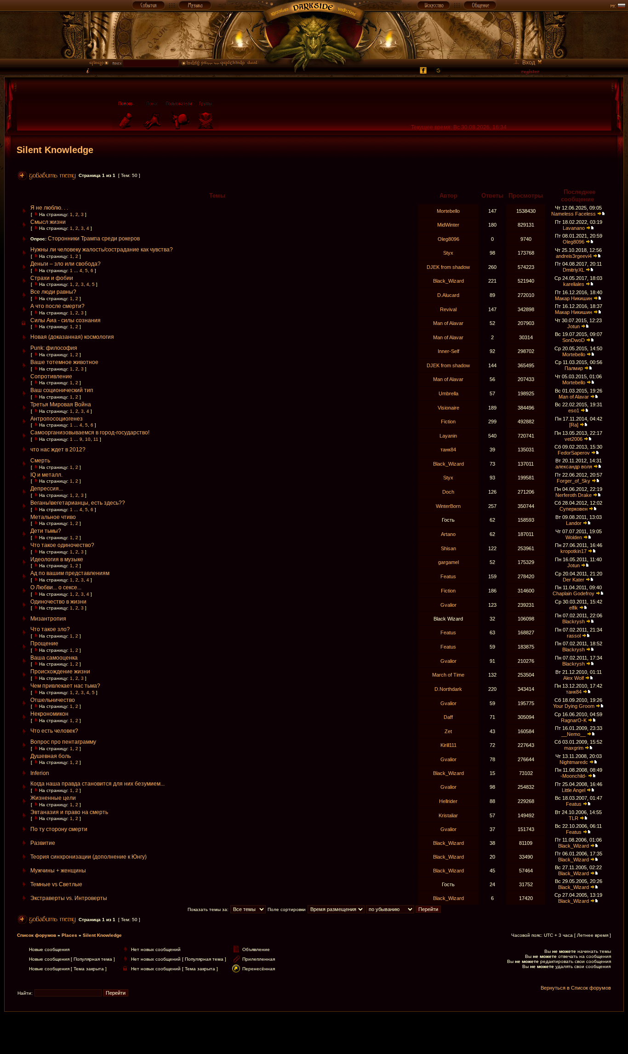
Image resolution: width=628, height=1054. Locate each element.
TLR (573, 818)
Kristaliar (448, 815)
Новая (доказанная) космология (72, 337)
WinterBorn (448, 506)
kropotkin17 (573, 551)
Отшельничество (52, 700)
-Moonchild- (573, 776)
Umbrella (448, 393)
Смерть (40, 460)
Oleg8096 (448, 239)
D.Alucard (448, 295)
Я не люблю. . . (49, 208)
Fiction (448, 421)
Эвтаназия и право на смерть (69, 812)
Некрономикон (49, 714)
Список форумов (36, 935)
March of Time (448, 675)
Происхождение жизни (60, 671)
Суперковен (573, 509)
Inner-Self (448, 351)
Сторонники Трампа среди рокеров (94, 238)
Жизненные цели (53, 798)
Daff (448, 717)
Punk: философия (53, 348)
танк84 (448, 449)
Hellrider (448, 801)
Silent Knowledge (55, 150)
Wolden (573, 537)
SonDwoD (573, 340)
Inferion (39, 773)
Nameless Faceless (573, 213)
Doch (448, 492)
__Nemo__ (573, 734)
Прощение (44, 643)
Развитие (42, 843)
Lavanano (574, 228)
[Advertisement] (314, 1032)
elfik (573, 607)
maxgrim (573, 748)
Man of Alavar (448, 323)
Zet (448, 731)
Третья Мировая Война (60, 404)
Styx (448, 253)
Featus (448, 576)
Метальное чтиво (53, 517)
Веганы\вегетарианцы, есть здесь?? (77, 503)
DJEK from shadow (448, 267)
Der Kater (573, 579)
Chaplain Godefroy (573, 593)
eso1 (573, 410)
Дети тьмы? (45, 531)
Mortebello (448, 211)
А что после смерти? (57, 306)
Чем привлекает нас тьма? (65, 686)
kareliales (573, 284)
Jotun (573, 326)
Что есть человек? (54, 731)
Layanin (448, 436)
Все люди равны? (53, 292)
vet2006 (573, 439)
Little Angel (573, 790)
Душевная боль (50, 756)
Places (69, 935)
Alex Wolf (573, 678)
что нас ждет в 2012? (58, 449)
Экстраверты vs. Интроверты (68, 898)
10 (88, 439)
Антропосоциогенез (56, 419)
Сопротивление (51, 376)
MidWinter (448, 225)
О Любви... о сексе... (55, 587)
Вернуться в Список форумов (576, 988)
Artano (448, 534)
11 (95, 439)
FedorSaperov (574, 453)
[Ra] (573, 424)
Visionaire (448, 407)
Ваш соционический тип (61, 390)
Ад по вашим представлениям (69, 573)
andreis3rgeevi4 (574, 256)
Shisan (448, 548)
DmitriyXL (573, 270)
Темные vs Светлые (56, 884)
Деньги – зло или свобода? (65, 264)
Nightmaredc (573, 762)
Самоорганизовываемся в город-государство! (89, 432)
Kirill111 (448, 745)
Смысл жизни (48, 222)
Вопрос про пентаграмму (63, 742)
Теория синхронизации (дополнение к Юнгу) (88, 857)
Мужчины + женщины (58, 870)
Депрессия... (46, 488)
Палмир (574, 368)
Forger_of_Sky (573, 481)
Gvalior (448, 605)
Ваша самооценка (54, 658)
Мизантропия (48, 618)
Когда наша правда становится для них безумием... (97, 784)
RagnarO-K (574, 720)
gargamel (448, 562)
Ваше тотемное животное (64, 362)
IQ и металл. (46, 475)
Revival (448, 309)
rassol (574, 635)
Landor (574, 523)
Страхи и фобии (51, 278)
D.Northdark (448, 689)
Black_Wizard (448, 281)
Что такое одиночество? (62, 545)
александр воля (573, 466)
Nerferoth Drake (573, 495)
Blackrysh (573, 621)
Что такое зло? (50, 629)
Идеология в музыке (56, 559)
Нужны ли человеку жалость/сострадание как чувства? (101, 249)
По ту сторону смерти (58, 829)
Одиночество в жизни (58, 601)
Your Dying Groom (573, 706)
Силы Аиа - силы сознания (65, 320)
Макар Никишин (573, 298)
